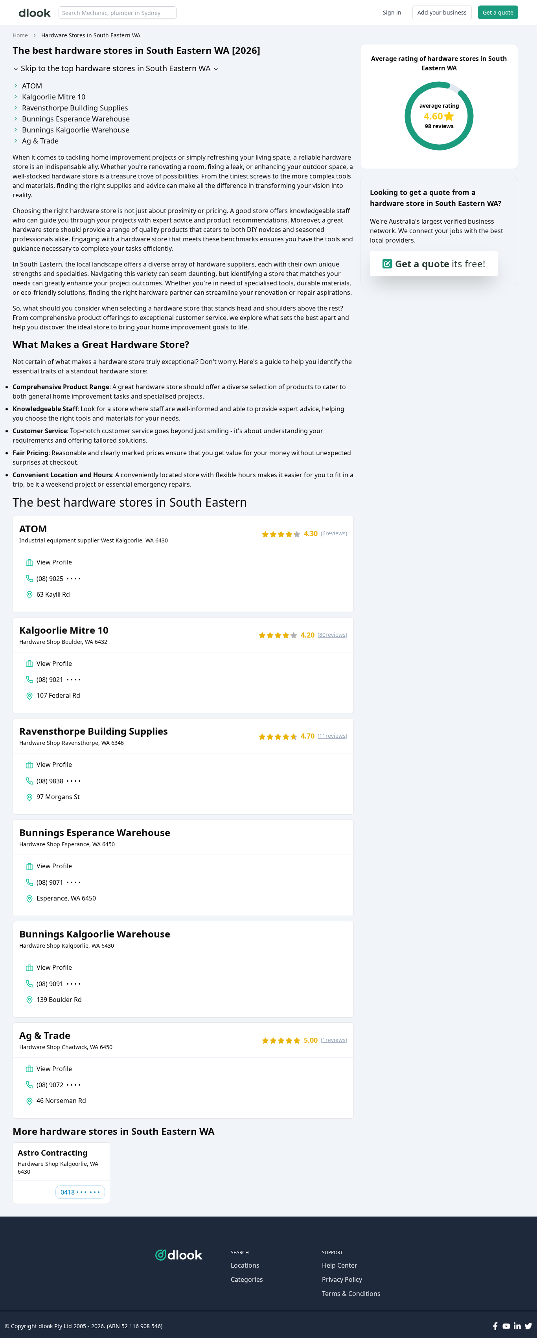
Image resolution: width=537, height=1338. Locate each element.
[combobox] (118, 12)
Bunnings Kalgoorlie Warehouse (75, 129)
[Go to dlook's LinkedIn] (517, 1326)
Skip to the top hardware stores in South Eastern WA (115, 68)
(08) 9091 (59, 984)
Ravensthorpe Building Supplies (75, 107)
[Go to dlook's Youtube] (506, 1326)
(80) (332, 634)
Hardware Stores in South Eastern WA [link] (90, 35)
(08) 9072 (59, 1085)
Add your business (442, 12)
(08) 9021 (59, 679)
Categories (247, 1279)
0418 (80, 1192)
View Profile (54, 562)
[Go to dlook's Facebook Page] (495, 1326)
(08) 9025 (59, 578)
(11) (332, 735)
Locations (245, 1265)
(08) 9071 (59, 882)
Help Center (339, 1265)
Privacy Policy (342, 1279)
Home (20, 35)
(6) (334, 533)
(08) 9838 (59, 781)
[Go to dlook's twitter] (528, 1326)
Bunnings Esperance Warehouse (76, 118)
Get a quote (498, 12)
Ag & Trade (40, 140)
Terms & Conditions (351, 1293)
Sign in (392, 12)
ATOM (32, 85)
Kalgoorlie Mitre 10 (53, 96)
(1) (334, 1040)
